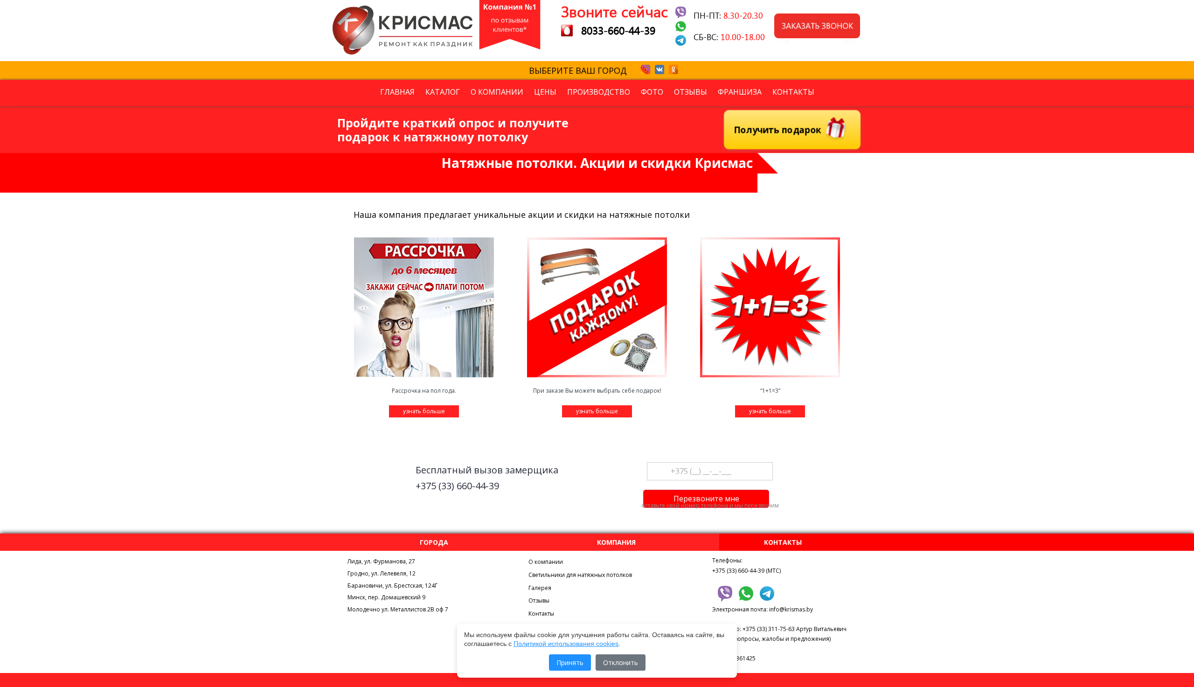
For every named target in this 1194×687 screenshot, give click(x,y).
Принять (569, 662)
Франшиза (740, 92)
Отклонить (620, 662)
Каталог (442, 92)
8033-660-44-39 (618, 30)
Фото (652, 92)
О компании (497, 92)
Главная (397, 92)
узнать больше (424, 411)
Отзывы (690, 92)
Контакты (793, 92)
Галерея (539, 588)
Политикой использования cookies (566, 643)
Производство (598, 92)
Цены (545, 92)
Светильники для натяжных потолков (580, 575)
